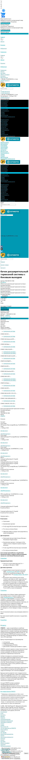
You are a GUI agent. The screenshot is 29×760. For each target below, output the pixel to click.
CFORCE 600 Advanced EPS (8, 339)
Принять (26, 753)
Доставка (3, 73)
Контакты (3, 76)
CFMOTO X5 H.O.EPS (6, 329)
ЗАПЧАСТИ (3, 127)
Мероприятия (4, 77)
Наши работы (4, 729)
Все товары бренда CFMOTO (8, 691)
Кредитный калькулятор (7, 734)
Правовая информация (7, 721)
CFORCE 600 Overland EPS (8, 371)
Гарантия (3, 744)
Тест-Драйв (3, 732)
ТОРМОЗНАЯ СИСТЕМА (9, 331)
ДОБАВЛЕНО (5, 309)
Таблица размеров (5, 746)
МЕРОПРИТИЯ (4, 134)
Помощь (3, 738)
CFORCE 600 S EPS (6, 376)
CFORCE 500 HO (5, 334)
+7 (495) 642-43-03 (5, 237)
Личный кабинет (5, 240)
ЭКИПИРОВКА (4, 124)
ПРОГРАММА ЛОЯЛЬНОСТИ (8, 136)
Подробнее (4, 558)
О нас (2, 713)
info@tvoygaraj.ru (5, 80)
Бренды (3, 716)
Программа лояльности (7, 737)
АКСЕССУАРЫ (4, 125)
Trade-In (3, 731)
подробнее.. (17, 758)
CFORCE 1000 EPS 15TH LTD (8, 403)
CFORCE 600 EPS (5, 388)
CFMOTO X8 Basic (6, 383)
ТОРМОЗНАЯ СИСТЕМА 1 (9, 352)
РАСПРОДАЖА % (5, 130)
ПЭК (23, 574)
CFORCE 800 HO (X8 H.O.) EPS (9, 356)
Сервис (2, 725)
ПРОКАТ (3, 133)
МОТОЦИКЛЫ (4, 121)
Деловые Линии (17, 574)
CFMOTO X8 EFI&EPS (6, 361)
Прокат (2, 735)
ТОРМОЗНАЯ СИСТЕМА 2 (9, 353)
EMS (18, 571)
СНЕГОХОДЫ (4, 122)
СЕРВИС (3, 131)
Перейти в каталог (5, 23)
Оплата (2, 71)
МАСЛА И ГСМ (4, 128)
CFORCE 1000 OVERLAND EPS (9, 398)
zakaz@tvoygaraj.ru (5, 434)
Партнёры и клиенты (6, 722)
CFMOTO (7, 315)
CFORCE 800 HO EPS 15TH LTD (9, 393)
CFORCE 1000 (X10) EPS (7, 349)
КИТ (26, 574)
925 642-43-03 (4, 431)
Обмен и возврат (5, 74)
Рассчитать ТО (4, 726)
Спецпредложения (5, 719)
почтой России (10, 571)
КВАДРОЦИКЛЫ (5, 120)
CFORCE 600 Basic (6, 344)
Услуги (2, 723)
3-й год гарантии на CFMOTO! (8, 728)
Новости (3, 718)
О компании (4, 712)
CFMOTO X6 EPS (5, 366)
